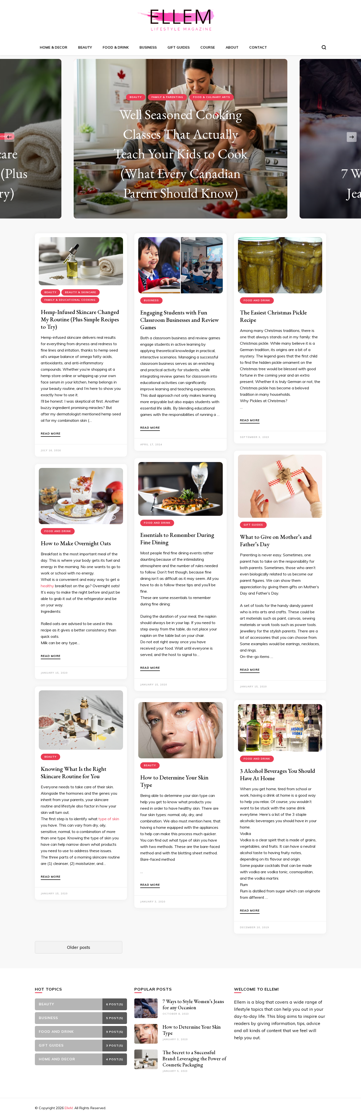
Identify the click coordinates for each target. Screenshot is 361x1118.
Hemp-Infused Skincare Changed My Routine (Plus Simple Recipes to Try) (80, 319)
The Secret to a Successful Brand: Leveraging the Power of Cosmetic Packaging (194, 1058)
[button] (9, 137)
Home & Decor (53, 47)
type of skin (108, 818)
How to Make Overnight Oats (76, 543)
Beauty (85, 47)
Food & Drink (116, 47)
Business (148, 47)
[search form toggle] (324, 47)
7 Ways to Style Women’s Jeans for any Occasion (193, 1004)
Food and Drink (257, 300)
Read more (50, 433)
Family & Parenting (167, 97)
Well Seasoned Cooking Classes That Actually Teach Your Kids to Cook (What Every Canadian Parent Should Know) (180, 153)
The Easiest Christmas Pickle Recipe (273, 316)
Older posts (78, 947)
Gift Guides (178, 47)
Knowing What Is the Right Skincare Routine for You (73, 772)
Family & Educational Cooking (70, 299)
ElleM (69, 1108)
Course (207, 47)
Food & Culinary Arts (211, 97)
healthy (47, 585)
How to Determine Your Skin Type (174, 781)
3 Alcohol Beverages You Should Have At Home (277, 774)
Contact (258, 47)
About (232, 47)
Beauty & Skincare (80, 292)
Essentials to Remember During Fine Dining (177, 538)
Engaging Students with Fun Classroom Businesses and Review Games (179, 320)
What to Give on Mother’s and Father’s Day (276, 540)
